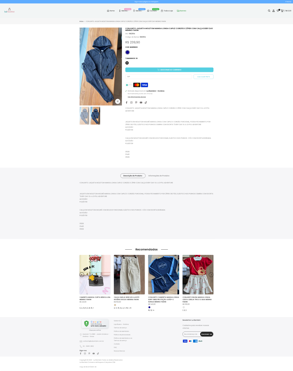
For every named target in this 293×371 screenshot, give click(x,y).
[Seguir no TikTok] (146, 103)
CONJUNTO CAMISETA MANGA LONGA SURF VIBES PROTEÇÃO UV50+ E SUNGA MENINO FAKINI (163, 299)
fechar (5, 1)
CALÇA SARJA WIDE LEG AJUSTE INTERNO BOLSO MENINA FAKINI (126, 298)
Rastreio (183, 11)
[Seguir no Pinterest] (136, 103)
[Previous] (84, 66)
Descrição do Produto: (132, 176)
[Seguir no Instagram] (131, 103)
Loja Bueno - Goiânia (121, 324)
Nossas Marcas (119, 351)
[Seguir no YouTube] (141, 103)
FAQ (115, 347)
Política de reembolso (121, 331)
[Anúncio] (146, 2)
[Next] (117, 66)
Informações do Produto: (159, 176)
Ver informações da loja (137, 97)
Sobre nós (117, 321)
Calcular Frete (203, 77)
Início (82, 21)
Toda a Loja (168, 11)
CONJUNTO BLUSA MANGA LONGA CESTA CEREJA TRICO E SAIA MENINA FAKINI (197, 299)
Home (112, 11)
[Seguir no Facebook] (126, 103)
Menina (126, 10)
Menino (140, 10)
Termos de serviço (120, 328)
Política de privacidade (122, 335)
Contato (154, 10)
